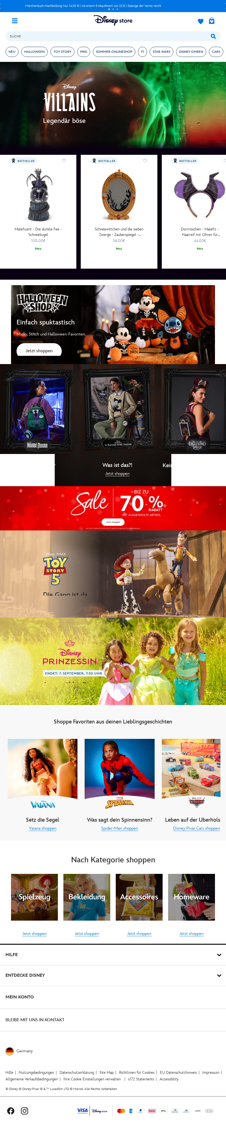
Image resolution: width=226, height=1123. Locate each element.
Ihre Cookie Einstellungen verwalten (92, 1079)
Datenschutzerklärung (77, 1072)
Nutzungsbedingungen (36, 1072)
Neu (12, 52)
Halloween (34, 52)
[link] (39, 352)
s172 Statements (141, 1079)
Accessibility (169, 1079)
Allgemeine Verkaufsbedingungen (32, 1079)
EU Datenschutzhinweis (178, 1072)
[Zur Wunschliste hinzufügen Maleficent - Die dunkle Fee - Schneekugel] (64, 160)
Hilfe (9, 1072)
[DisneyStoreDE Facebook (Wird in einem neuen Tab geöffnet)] (10, 1110)
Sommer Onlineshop (114, 52)
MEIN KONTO (20, 997)
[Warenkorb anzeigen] (211, 21)
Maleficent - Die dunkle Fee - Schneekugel (38, 232)
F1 (142, 52)
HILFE (12, 954)
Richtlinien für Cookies (136, 1072)
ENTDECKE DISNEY (25, 975)
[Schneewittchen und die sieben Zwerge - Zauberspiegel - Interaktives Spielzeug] (119, 195)
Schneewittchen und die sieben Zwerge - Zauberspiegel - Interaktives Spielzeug (119, 232)
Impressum (210, 1072)
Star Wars (161, 52)
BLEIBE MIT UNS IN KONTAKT (35, 1020)
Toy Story (62, 52)
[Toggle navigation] (17, 20)
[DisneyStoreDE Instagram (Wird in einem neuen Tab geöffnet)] (24, 1110)
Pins (83, 52)
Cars (216, 52)
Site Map (106, 1072)
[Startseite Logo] (113, 20)
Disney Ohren (191, 52)
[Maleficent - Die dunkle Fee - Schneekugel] (38, 195)
